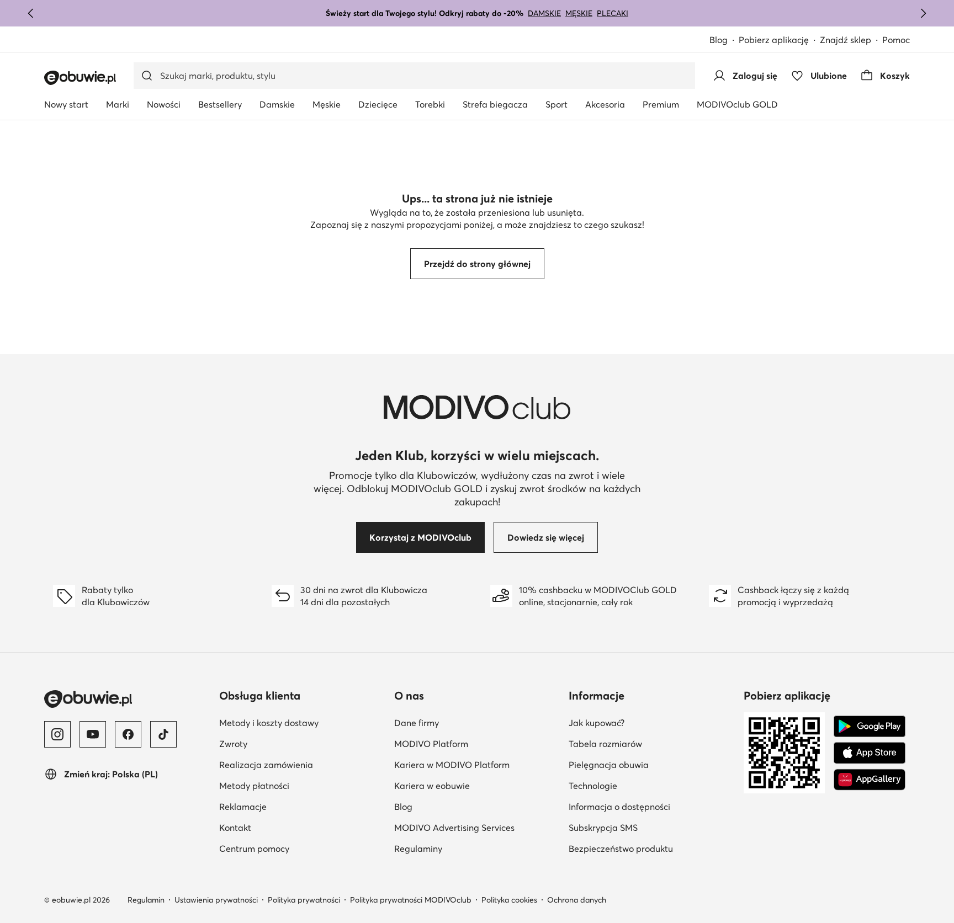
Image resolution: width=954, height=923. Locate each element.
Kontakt (235, 827)
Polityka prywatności (304, 900)
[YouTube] (93, 734)
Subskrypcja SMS (603, 827)
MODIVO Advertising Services (454, 827)
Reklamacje (243, 806)
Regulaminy (418, 848)
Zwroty (233, 743)
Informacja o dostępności (619, 806)
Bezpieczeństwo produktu (621, 848)
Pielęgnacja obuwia (609, 764)
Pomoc (896, 39)
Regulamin (146, 900)
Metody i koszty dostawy (269, 722)
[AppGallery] (869, 780)
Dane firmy (416, 722)
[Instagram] (57, 734)
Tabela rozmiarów (605, 743)
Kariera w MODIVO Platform (452, 764)
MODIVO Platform (431, 743)
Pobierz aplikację (774, 39)
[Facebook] (128, 734)
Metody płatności (254, 785)
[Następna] (923, 13)
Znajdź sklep (845, 39)
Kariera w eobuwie (432, 785)
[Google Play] (869, 727)
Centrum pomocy (254, 848)
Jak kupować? (596, 722)
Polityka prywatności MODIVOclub (410, 900)
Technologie (593, 785)
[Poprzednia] (31, 13)
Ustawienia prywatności (216, 900)
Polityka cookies (509, 900)
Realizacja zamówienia (266, 764)
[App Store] (869, 753)
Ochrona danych (576, 900)
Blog (718, 39)
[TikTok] (163, 734)
